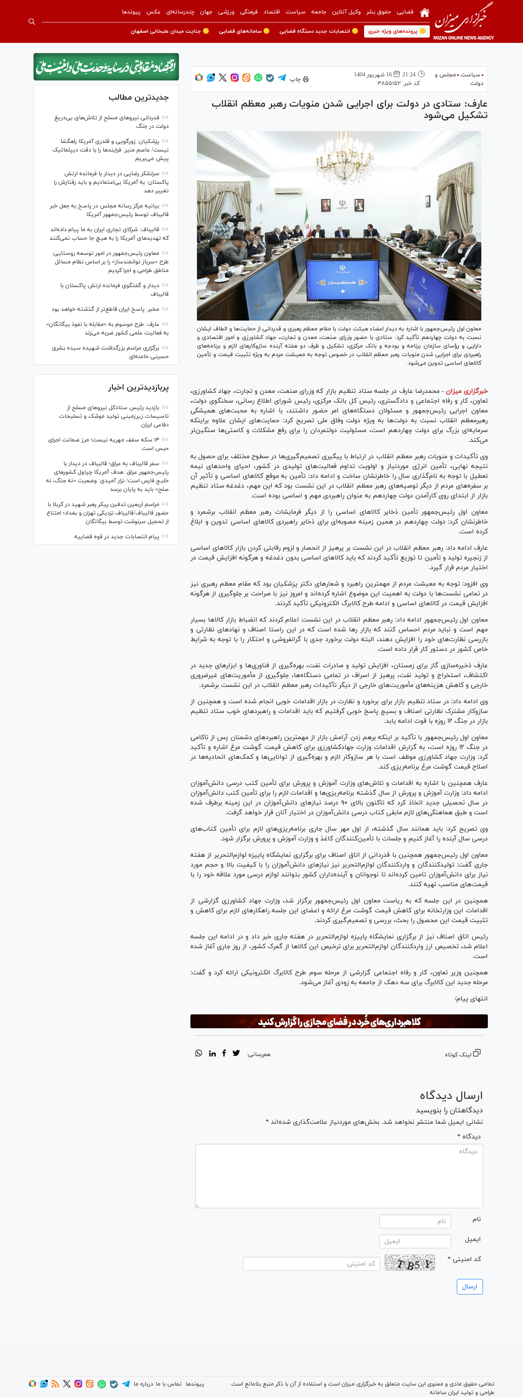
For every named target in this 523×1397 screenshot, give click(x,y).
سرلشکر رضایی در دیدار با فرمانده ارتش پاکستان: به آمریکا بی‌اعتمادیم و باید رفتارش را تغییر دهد (111, 182)
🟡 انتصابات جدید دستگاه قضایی (318, 31)
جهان (206, 12)
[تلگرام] (282, 80)
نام (477, 1219)
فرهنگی (249, 12)
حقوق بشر (379, 12)
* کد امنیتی (464, 1259)
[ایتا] (246, 80)
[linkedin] (212, 1054)
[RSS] (55, 1386)
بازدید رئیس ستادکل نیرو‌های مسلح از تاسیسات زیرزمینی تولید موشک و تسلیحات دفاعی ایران (114, 416)
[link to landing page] (463, 21)
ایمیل (473, 1239)
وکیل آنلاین (346, 12)
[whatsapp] (198, 1054)
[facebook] (224, 1054)
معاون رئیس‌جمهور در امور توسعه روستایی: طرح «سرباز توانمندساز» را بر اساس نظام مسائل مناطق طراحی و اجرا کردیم (110, 262)
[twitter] (236, 1054)
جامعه (318, 12)
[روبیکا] (199, 80)
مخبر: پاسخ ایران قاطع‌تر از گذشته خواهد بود (105, 309)
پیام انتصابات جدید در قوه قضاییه (116, 537)
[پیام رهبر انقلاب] (106, 66)
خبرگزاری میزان (467, 391)
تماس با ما (169, 1384)
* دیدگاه (469, 1136)
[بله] (270, 81)
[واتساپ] (258, 80)
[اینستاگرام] (234, 80)
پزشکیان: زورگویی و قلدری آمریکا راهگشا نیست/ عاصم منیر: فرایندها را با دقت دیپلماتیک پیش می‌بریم (110, 150)
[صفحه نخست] (425, 11)
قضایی (405, 12)
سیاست (296, 12)
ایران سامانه (444, 1393)
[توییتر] (223, 80)
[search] (32, 21)
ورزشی (226, 12)
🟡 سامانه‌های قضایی (244, 31)
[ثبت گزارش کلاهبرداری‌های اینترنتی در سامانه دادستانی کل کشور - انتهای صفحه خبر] (339, 1021)
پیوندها (131, 12)
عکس (153, 12)
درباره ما (143, 1384)
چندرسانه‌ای (180, 12)
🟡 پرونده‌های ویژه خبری (397, 31)
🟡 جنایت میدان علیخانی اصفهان (170, 31)
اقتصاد (272, 12)
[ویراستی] (211, 80)
